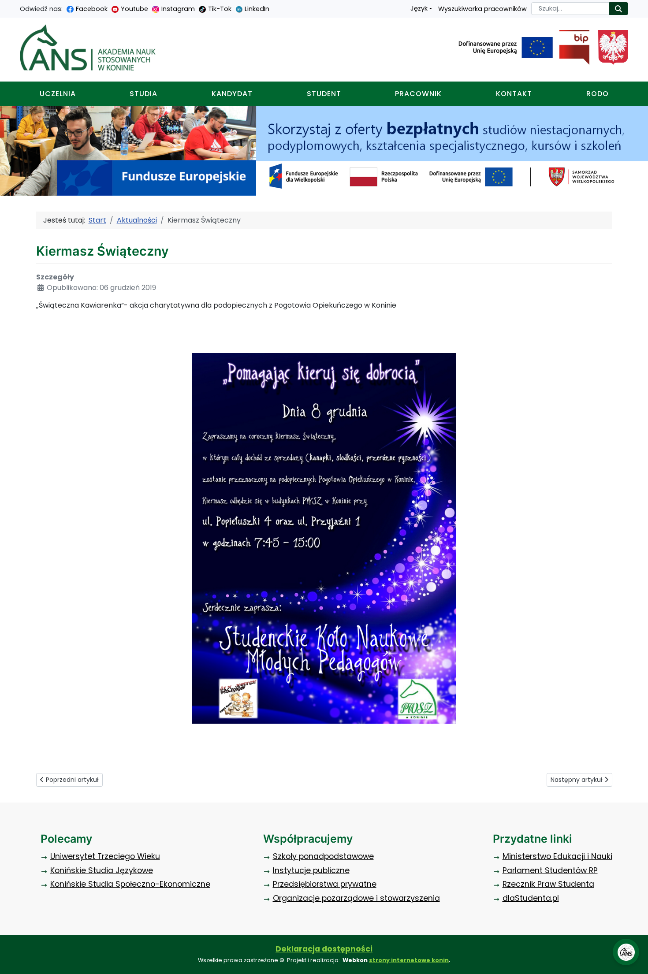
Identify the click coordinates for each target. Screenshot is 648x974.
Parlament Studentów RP (550, 870)
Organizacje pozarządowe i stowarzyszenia (356, 898)
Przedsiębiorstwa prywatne (324, 884)
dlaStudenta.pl (531, 898)
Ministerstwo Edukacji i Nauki (557, 856)
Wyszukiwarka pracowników (482, 8)
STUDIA (143, 94)
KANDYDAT (232, 94)
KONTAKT (514, 94)
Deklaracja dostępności (324, 949)
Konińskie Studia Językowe (101, 870)
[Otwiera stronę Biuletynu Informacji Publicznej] (571, 47)
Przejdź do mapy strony (6, 7)
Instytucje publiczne (311, 870)
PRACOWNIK (418, 94)
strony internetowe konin (409, 960)
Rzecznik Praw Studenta (548, 884)
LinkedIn (257, 8)
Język (419, 8)
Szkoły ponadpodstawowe (323, 856)
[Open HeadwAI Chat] (626, 952)
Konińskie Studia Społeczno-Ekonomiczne (130, 884)
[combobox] (570, 8)
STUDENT (324, 94)
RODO (597, 94)
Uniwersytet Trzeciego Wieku (105, 856)
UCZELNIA (58, 94)
